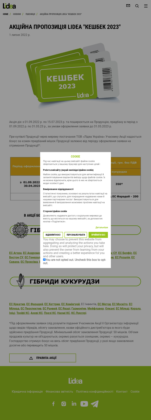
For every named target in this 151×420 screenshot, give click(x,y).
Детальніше (102, 227)
